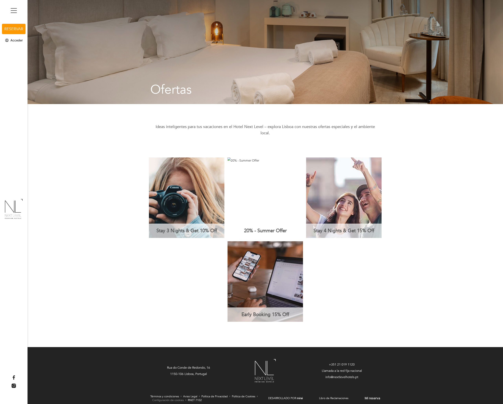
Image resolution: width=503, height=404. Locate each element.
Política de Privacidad (214, 396)
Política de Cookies (243, 396)
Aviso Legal (190, 396)
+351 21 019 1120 (342, 364)
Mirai (300, 398)
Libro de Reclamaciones (333, 398)
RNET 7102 (195, 400)
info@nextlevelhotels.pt (341, 377)
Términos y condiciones (164, 396)
